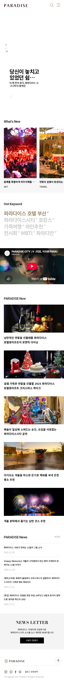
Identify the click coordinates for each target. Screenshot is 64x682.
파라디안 (46, 233)
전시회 (11, 233)
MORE (57, 537)
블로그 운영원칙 (31, 671)
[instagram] (5, 672)
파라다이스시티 (20, 219)
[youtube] (11, 672)
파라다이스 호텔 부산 (26, 213)
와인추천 (35, 226)
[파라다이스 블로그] (16, 5)
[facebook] (15, 672)
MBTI (28, 233)
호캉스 (46, 219)
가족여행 (14, 226)
